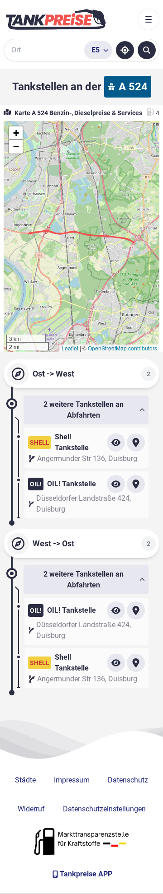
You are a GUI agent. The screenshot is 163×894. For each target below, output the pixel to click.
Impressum (72, 780)
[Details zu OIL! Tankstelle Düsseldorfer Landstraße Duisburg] (116, 484)
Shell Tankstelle (72, 442)
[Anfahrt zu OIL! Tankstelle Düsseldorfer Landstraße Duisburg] (136, 484)
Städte (25, 780)
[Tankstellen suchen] (147, 50)
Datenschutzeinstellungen (104, 809)
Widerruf (31, 809)
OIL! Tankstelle (71, 484)
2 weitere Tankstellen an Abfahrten (83, 409)
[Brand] (56, 19)
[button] (16, 133)
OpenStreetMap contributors (122, 348)
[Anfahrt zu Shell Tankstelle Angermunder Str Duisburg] (136, 442)
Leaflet (70, 348)
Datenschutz (128, 780)
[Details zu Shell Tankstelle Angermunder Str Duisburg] (116, 442)
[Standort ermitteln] (125, 50)
